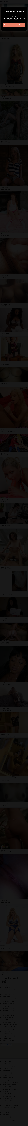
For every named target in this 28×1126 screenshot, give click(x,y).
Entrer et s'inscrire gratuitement (14, 25)
